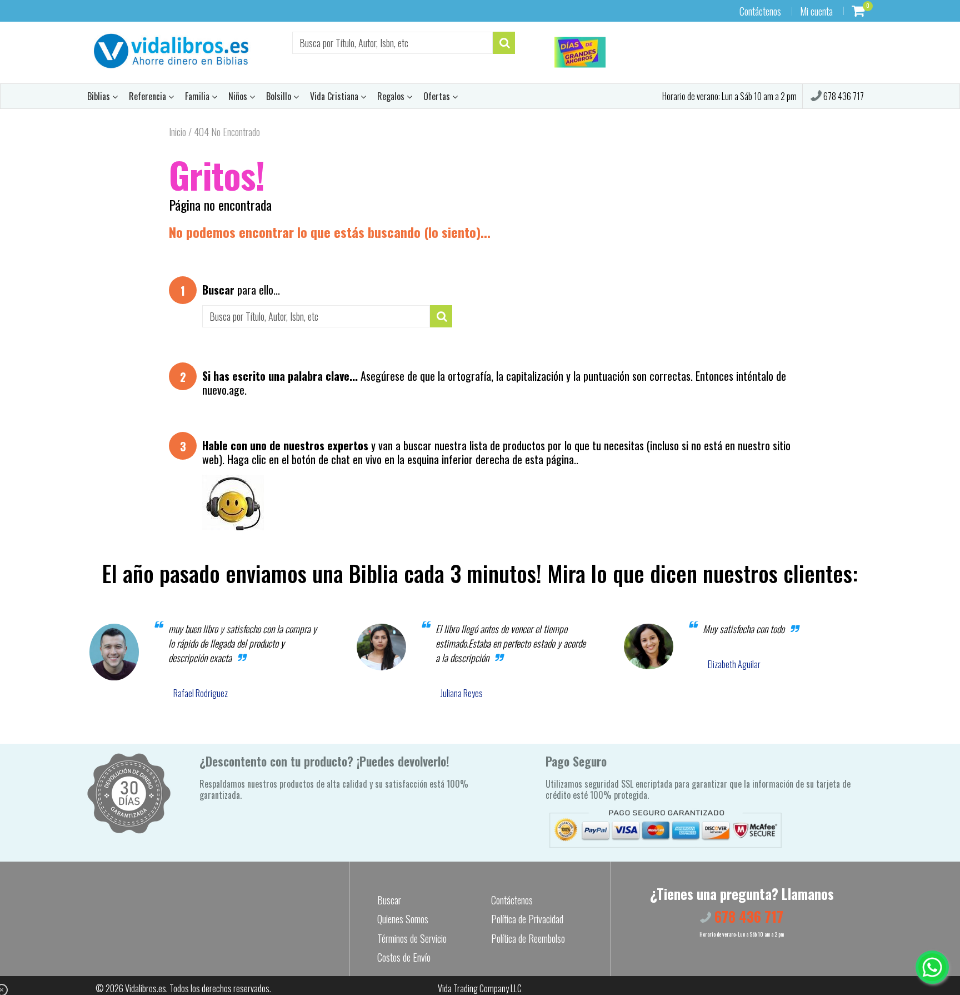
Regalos (392, 96)
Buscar (389, 900)
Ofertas (437, 96)
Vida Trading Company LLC (480, 988)
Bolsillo (279, 96)
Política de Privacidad (527, 919)
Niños (238, 96)
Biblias (99, 96)
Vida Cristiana (335, 96)
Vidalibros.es (145, 988)
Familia (198, 96)
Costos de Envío (404, 957)
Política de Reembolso (528, 938)
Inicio (177, 131)
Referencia (148, 96)
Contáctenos (760, 11)
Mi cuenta (816, 11)
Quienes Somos (402, 919)
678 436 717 (843, 96)
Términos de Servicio (412, 938)
